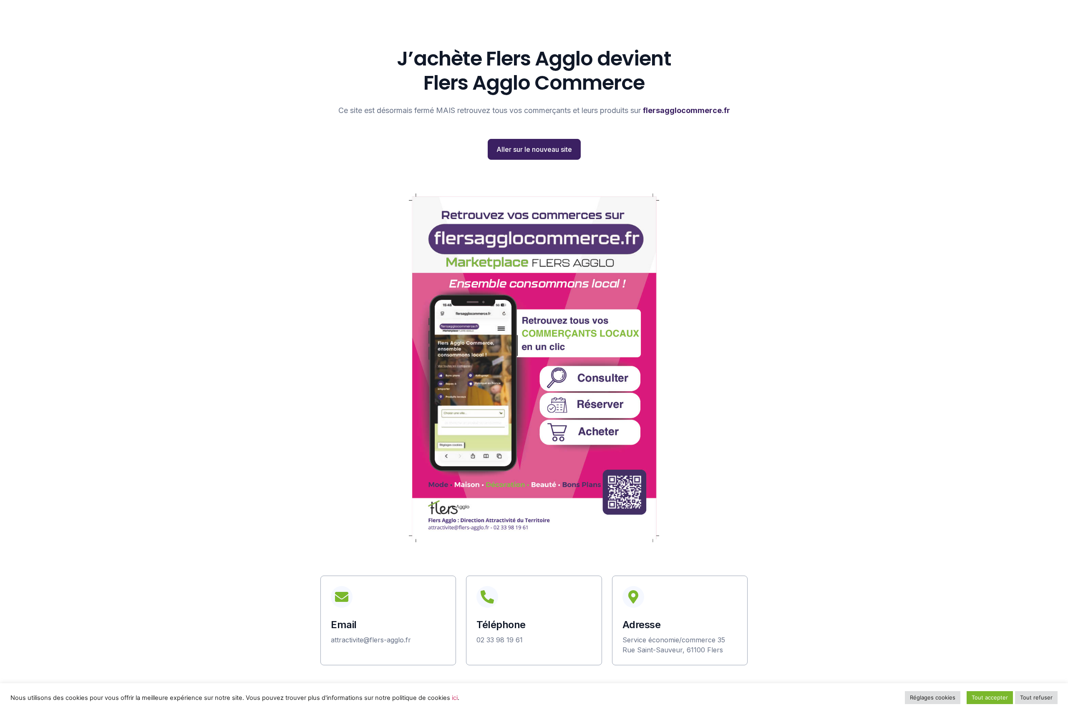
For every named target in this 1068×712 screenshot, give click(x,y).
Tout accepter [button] (990, 697)
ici (455, 698)
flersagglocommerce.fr (686, 110)
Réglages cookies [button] (932, 697)
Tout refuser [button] (1036, 697)
